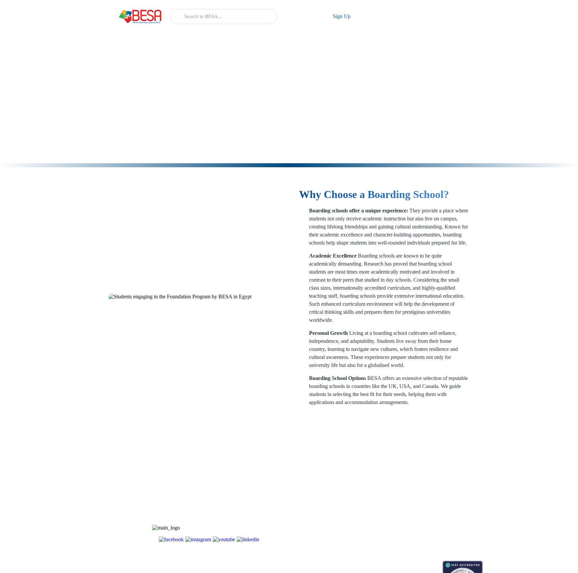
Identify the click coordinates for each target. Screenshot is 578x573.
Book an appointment (386, 564)
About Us (425, 474)
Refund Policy (430, 533)
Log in (301, 16)
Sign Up (342, 16)
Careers (423, 497)
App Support (378, 497)
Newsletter (376, 486)
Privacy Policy (430, 521)
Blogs (371, 474)
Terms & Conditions (435, 509)
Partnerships (428, 486)
